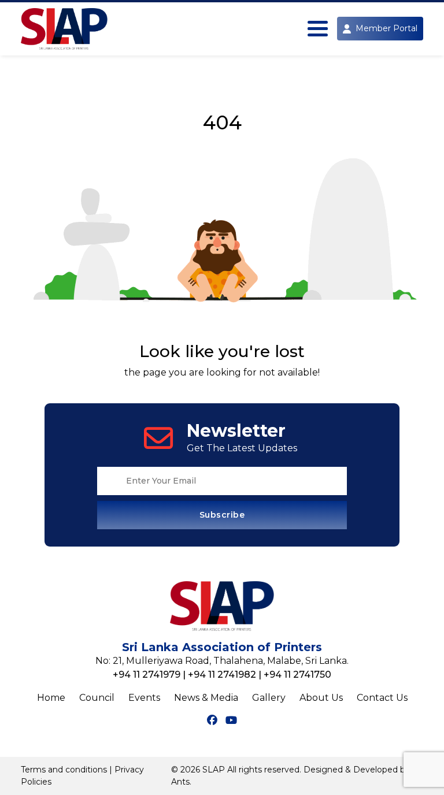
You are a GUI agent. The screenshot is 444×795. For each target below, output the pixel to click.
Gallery (269, 697)
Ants (180, 782)
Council (96, 697)
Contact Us (382, 697)
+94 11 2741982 (222, 674)
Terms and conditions (64, 769)
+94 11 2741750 (297, 674)
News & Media (206, 697)
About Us (321, 697)
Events (144, 697)
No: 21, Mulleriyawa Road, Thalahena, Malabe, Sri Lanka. (222, 660)
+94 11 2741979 (146, 674)
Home (51, 697)
